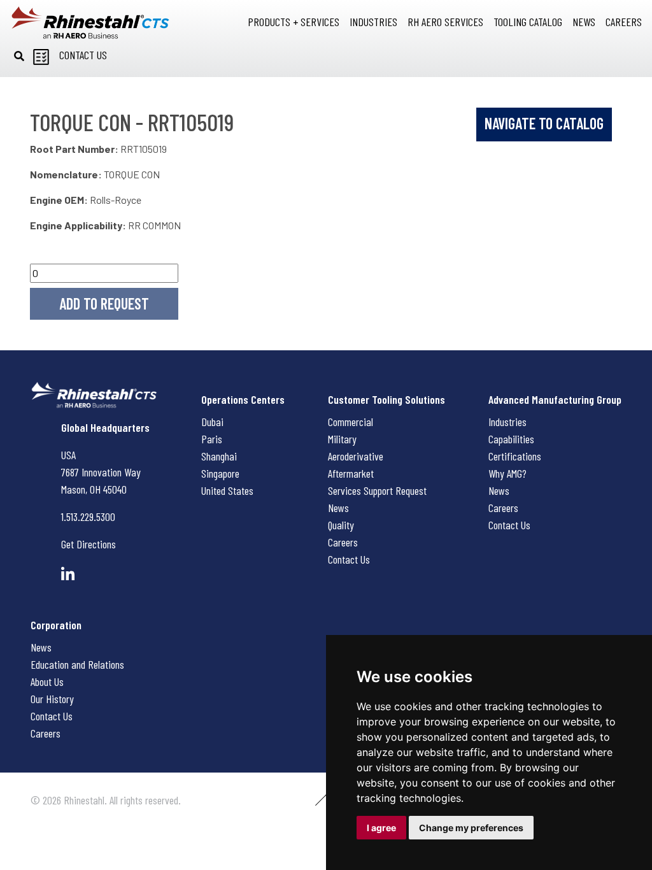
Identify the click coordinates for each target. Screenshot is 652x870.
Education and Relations (77, 664)
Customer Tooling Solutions (386, 399)
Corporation (56, 625)
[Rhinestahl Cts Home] (90, 22)
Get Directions (88, 544)
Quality (341, 525)
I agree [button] (381, 827)
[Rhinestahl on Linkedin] (67, 574)
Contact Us (349, 559)
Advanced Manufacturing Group (554, 399)
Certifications (514, 456)
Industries (507, 422)
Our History (52, 699)
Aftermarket (351, 473)
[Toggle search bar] (19, 56)
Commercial (350, 422)
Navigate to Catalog (544, 123)
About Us (47, 681)
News (338, 508)
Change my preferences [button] (471, 827)
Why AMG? (507, 473)
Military (342, 439)
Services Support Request (377, 490)
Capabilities (511, 439)
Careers (343, 542)
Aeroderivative (355, 456)
